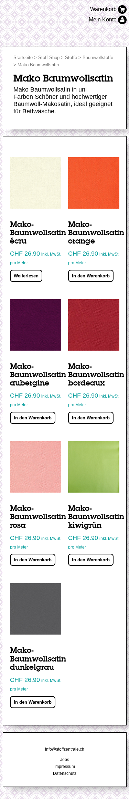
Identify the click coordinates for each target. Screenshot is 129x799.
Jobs (64, 759)
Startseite (23, 57)
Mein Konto (103, 19)
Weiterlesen (26, 275)
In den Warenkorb (91, 275)
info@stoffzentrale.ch (64, 749)
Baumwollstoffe (98, 57)
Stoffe (71, 57)
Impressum (64, 766)
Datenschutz (64, 773)
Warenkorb (104, 9)
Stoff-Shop (49, 57)
